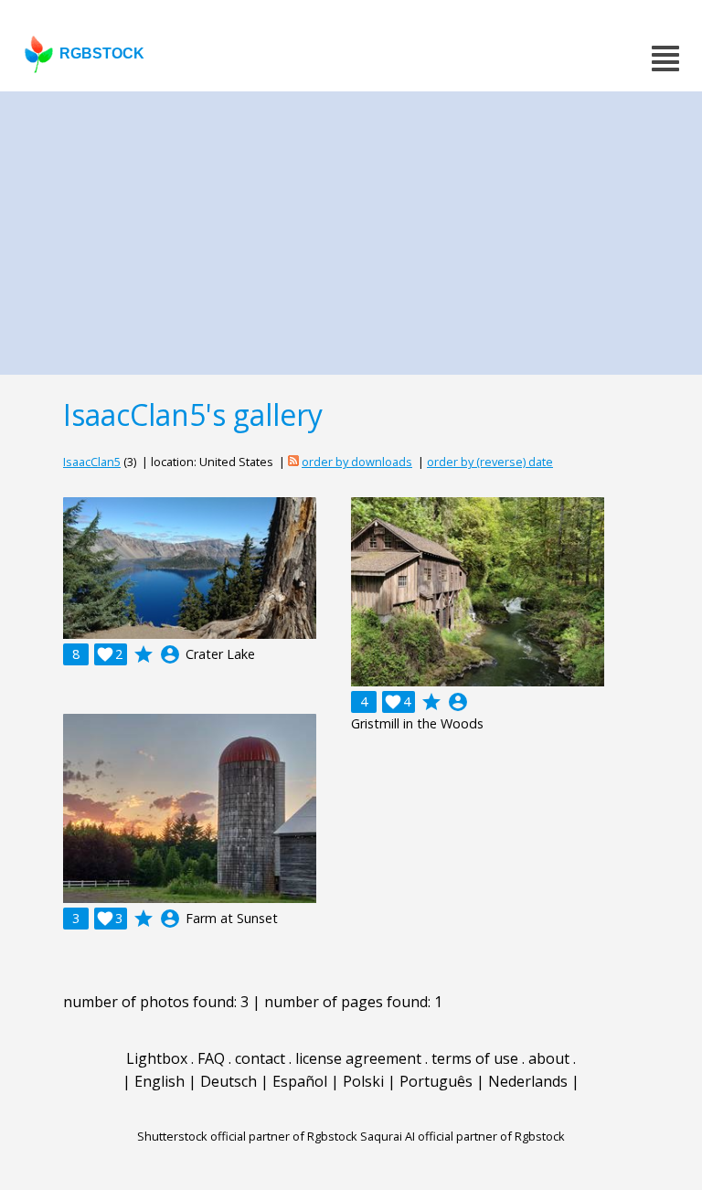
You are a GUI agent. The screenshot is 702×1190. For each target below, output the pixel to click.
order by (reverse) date (490, 461)
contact (260, 1058)
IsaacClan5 (92, 461)
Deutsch (228, 1081)
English (159, 1081)
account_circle (170, 654)
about (548, 1058)
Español (299, 1081)
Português (436, 1081)
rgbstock (101, 53)
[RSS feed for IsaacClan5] (293, 461)
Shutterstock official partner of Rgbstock (247, 1136)
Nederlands (528, 1081)
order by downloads (357, 461)
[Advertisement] (351, 228)
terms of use (474, 1058)
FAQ (211, 1058)
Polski (363, 1081)
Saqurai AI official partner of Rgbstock (462, 1136)
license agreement (358, 1058)
